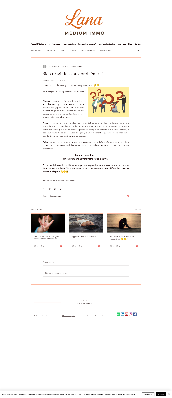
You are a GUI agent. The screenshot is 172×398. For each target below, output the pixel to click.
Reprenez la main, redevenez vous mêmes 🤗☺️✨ (122, 237)
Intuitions (72, 50)
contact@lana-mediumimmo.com (101, 316)
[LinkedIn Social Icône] (122, 314)
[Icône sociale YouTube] (126, 314)
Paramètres (148, 394)
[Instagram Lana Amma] (130, 314)
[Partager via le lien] (61, 189)
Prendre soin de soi (88, 50)
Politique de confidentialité (125, 394)
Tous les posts (36, 50)
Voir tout (138, 209)
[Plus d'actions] (127, 66)
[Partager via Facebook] (44, 189)
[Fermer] (169, 394)
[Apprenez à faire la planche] (86, 223)
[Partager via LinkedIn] (55, 189)
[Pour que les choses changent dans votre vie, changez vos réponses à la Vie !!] (48, 223)
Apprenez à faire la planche (84, 236)
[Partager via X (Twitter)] (49, 189)
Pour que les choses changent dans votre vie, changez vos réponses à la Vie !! (46, 237)
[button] (138, 50)
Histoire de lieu (105, 50)
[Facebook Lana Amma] (135, 314)
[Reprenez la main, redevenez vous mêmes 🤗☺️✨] (124, 223)
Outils (62, 50)
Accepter (161, 394)
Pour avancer (50, 50)
